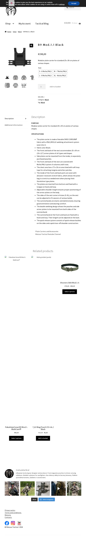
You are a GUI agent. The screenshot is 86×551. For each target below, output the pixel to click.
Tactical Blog (42, 23)
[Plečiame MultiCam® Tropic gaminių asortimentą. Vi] (58, 488)
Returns (8, 515)
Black (20, 32)
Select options (16, 438)
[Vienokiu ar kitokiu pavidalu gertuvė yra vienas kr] (27, 488)
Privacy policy (10, 510)
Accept (73, 3)
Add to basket (55, 86)
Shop (8, 23)
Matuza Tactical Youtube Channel (46, 234)
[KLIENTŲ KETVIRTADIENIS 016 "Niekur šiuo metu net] (43, 488)
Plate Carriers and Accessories (44, 231)
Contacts (8, 517)
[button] (31, 45)
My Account (25, 23)
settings (61, 4)
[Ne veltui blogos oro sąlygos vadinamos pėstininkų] (12, 488)
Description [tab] (9, 118)
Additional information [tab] (14, 125)
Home (9, 32)
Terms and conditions (13, 513)
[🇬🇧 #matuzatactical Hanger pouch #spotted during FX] (74, 488)
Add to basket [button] (43, 438)
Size (39, 68)
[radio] (45, 71)
